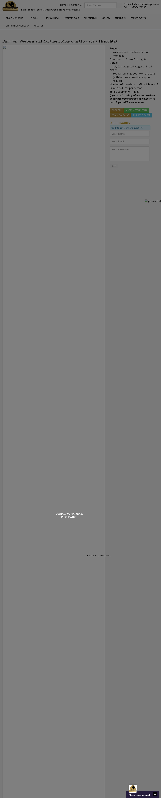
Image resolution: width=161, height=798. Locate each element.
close (155, 794)
